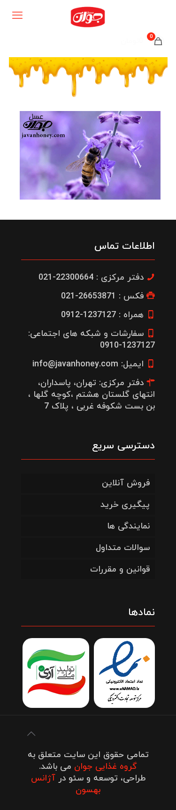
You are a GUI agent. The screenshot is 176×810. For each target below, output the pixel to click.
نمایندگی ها (128, 526)
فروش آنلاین (126, 483)
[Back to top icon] (31, 734)
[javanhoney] (88, 16)
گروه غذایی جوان (105, 767)
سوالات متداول (123, 548)
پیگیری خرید (125, 505)
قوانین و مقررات (120, 569)
